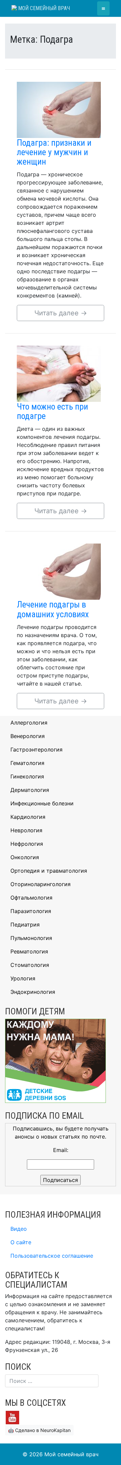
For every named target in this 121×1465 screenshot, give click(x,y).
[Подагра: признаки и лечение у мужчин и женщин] (59, 109)
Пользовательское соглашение (51, 1255)
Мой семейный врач (43, 8)
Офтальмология (31, 897)
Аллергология (28, 722)
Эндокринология (32, 991)
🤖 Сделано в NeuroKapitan (39, 1430)
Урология (22, 978)
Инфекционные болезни (42, 803)
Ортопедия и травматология (48, 870)
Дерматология (29, 790)
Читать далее (60, 313)
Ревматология (29, 951)
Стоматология (29, 965)
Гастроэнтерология (36, 749)
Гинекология (27, 776)
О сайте (20, 1242)
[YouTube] (12, 1417)
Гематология (27, 763)
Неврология (26, 830)
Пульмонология (31, 938)
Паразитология (30, 911)
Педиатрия (25, 924)
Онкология (24, 857)
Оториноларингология (40, 884)
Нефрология (26, 843)
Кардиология (27, 816)
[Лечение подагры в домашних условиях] (59, 571)
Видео (18, 1228)
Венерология (27, 736)
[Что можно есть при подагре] (59, 373)
